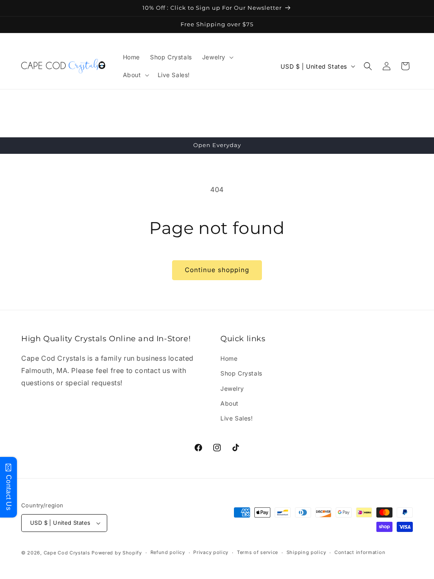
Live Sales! (236, 418)
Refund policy (167, 552)
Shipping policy (306, 552)
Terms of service (257, 552)
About (229, 403)
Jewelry (232, 388)
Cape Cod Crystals (67, 553)
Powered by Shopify (117, 553)
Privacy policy (210, 552)
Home (228, 358)
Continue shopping (217, 270)
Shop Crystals (241, 373)
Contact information (359, 552)
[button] (217, 57)
